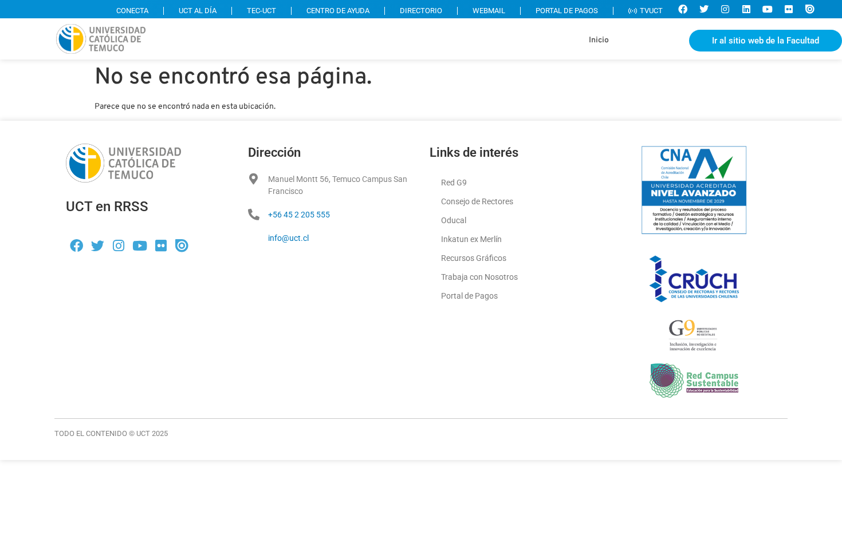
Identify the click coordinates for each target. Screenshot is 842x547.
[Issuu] (810, 9)
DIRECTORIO (421, 10)
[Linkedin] (746, 9)
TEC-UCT (261, 10)
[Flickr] (789, 9)
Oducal (453, 220)
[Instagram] (725, 9)
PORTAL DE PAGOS (567, 10)
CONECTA (132, 10)
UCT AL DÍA (198, 10)
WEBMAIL (489, 10)
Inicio (599, 40)
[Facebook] (683, 9)
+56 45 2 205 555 (299, 214)
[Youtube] (767, 9)
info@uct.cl (288, 238)
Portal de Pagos (469, 295)
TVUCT (651, 10)
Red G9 (454, 182)
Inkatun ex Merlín (471, 239)
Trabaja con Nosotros (479, 277)
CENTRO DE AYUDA (337, 10)
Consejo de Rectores (477, 201)
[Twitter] (704, 9)
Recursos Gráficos (473, 258)
